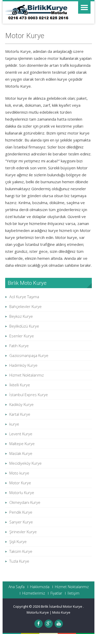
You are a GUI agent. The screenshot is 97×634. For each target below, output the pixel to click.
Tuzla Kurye (19, 561)
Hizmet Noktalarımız (26, 375)
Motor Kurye (20, 482)
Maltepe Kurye (22, 443)
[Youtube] (59, 624)
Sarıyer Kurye (21, 521)
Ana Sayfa (17, 587)
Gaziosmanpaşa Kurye (28, 355)
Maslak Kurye (20, 453)
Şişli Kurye (18, 541)
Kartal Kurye (19, 414)
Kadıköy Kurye (21, 404)
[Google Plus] (48, 624)
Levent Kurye (20, 433)
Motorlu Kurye (21, 492)
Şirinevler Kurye (23, 531)
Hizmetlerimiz (33, 593)
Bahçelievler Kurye (25, 306)
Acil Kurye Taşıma (24, 296)
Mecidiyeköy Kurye (25, 463)
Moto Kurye (61, 612)
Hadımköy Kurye (23, 365)
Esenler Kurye (21, 335)
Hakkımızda (39, 587)
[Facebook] (38, 624)
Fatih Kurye (19, 345)
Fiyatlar (56, 593)
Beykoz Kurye (21, 316)
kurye (14, 424)
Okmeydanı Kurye (24, 502)
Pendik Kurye (20, 512)
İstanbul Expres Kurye (28, 394)
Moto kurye (19, 473)
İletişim (73, 593)
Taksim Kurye (20, 551)
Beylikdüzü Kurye (24, 326)
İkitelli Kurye (19, 384)
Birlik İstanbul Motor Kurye (62, 606)
